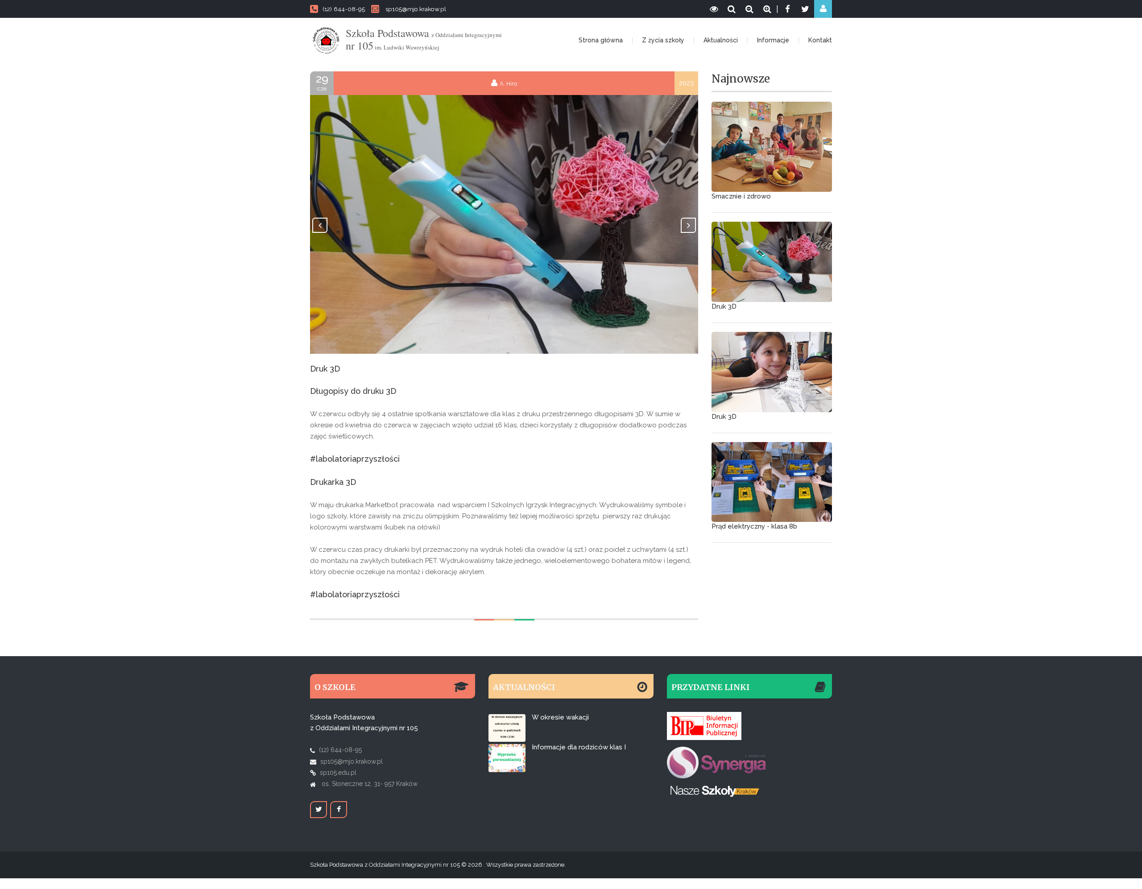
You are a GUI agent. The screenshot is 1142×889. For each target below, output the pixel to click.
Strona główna (601, 40)
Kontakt (820, 40)
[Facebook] (787, 9)
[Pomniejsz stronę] (749, 9)
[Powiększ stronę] (767, 9)
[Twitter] (805, 9)
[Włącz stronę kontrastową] (714, 9)
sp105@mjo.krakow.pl (415, 8)
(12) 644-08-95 (344, 8)
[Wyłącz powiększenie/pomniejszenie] (732, 9)
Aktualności (720, 40)
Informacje (773, 40)
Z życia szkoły (663, 40)
